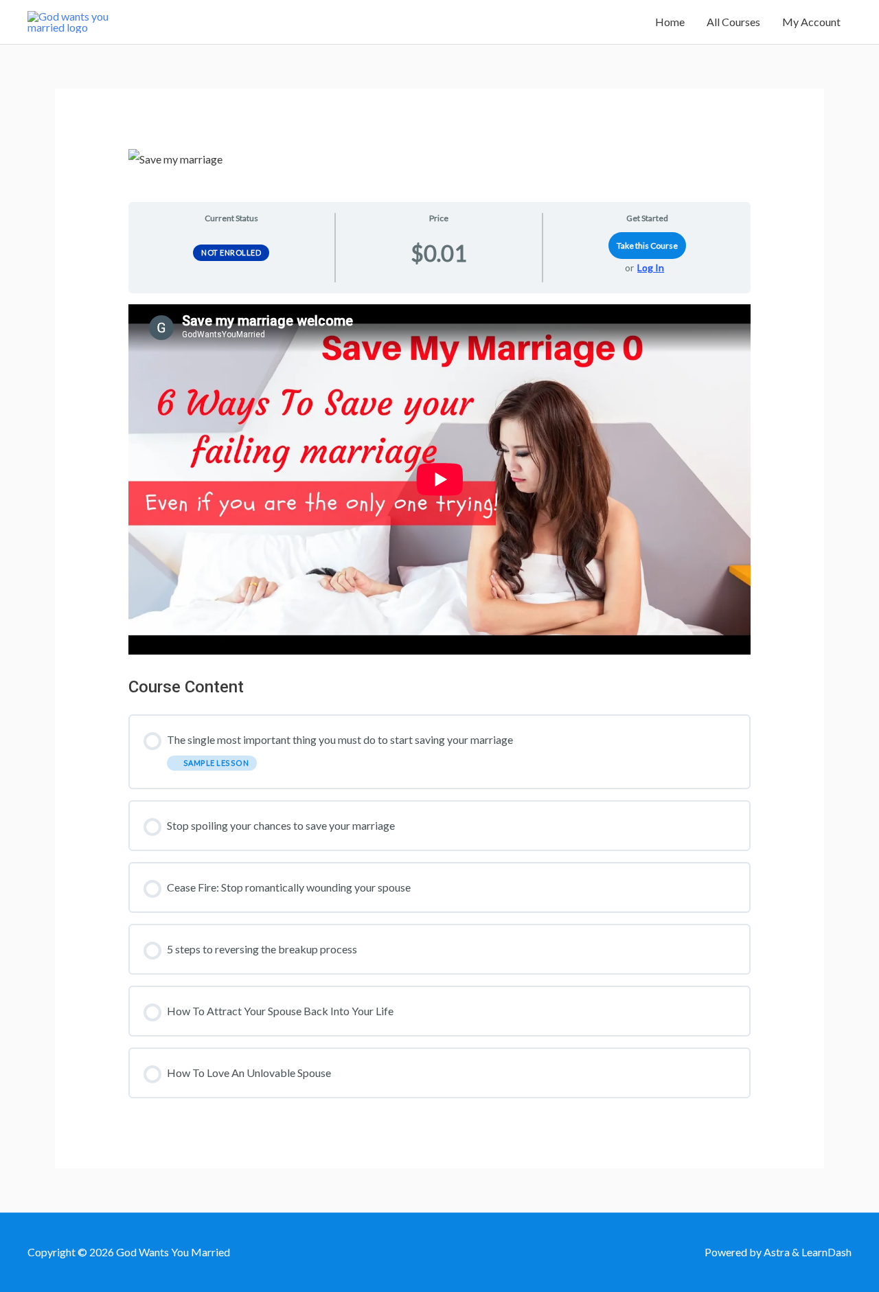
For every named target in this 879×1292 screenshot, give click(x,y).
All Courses (733, 21)
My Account (811, 21)
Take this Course (647, 245)
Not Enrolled (231, 252)
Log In (650, 267)
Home (670, 21)
